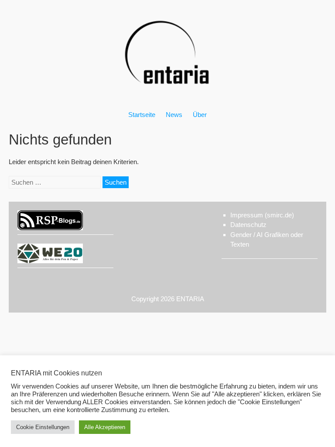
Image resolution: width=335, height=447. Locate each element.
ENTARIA (190, 299)
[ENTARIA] (167, 93)
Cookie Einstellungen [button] (42, 427)
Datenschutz (248, 224)
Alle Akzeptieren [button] (104, 427)
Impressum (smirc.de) (262, 215)
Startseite (141, 114)
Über (200, 114)
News (174, 114)
